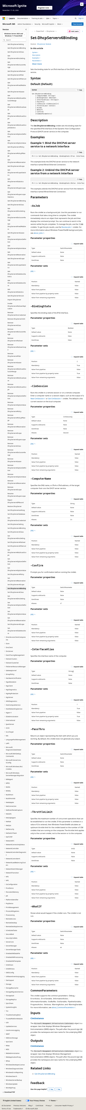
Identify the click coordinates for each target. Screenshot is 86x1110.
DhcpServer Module (44, 44)
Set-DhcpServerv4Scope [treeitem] (16, 585)
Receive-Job (66, 227)
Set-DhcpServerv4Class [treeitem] (16, 532)
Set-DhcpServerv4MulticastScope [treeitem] (17, 552)
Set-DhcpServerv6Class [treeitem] (16, 592)
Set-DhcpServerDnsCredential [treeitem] (17, 519)
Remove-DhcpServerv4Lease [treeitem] (14, 361)
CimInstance (37, 1018)
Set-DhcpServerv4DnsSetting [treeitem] (16, 537)
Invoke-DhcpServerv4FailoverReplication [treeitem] (17, 306)
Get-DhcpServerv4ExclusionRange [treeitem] (17, 64)
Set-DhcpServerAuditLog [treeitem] (16, 510)
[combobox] (14, 35)
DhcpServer (50, 31)
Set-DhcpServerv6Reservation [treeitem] (17, 619)
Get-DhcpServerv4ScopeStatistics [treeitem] (17, 172)
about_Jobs (38, 233)
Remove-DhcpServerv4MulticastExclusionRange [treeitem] (17, 368)
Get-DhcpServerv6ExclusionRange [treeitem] (17, 217)
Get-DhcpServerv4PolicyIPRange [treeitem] (16, 153)
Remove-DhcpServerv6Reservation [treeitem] (17, 482)
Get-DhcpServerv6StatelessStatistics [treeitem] (17, 274)
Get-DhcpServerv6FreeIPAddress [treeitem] (17, 226)
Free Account (77, 24)
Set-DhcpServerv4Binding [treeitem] (17, 528)
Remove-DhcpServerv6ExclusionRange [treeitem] (17, 452)
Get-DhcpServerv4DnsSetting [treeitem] (16, 57)
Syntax (34, 52)
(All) (32, 271)
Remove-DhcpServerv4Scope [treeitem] (15, 432)
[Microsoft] (4, 18)
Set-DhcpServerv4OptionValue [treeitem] (17, 569)
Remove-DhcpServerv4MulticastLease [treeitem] (17, 378)
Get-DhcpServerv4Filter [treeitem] (16, 75)
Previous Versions (20, 1106)
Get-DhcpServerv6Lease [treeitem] (16, 233)
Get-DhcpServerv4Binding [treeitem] (17, 48)
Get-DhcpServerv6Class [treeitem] (16, 205)
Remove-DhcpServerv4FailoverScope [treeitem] (17, 347)
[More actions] (82, 31)
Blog (30, 1106)
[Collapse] (26, 29)
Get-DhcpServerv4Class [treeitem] (16, 52)
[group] (57, 156)
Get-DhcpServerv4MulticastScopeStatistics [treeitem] (17, 125)
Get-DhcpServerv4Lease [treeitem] (16, 92)
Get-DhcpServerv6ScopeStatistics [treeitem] (17, 265)
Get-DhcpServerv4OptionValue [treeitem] (17, 141)
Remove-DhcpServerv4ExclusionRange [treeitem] (17, 331)
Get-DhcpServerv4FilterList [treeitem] (17, 79)
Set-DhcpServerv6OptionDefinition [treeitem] (17, 605)
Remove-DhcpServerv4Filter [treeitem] (14, 355)
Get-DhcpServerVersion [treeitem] (16, 296)
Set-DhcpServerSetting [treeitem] (15, 524)
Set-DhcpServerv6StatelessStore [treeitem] (17, 630)
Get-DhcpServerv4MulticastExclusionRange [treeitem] (17, 98)
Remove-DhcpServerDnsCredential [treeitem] (17, 313)
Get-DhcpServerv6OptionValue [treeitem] (17, 247)
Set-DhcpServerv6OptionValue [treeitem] (17, 612)
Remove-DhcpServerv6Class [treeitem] (14, 444)
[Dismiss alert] (81, 4)
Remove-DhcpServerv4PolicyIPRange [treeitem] (16, 417)
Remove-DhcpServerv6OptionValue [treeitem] (17, 475)
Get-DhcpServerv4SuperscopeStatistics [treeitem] (17, 194)
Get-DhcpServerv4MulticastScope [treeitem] (17, 116)
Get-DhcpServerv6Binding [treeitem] (17, 201)
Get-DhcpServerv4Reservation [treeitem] (17, 161)
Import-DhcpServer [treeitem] (14, 300)
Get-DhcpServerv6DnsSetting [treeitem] (16, 209)
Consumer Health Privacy (63, 1106)
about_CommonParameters (63, 1007)
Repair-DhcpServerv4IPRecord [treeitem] (16, 501)
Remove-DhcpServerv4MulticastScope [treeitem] (17, 386)
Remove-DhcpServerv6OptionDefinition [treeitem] (17, 467)
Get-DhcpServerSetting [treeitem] (16, 44)
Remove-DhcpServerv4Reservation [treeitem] (17, 425)
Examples (35, 58)
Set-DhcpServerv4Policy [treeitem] (16, 574)
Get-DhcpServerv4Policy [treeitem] (16, 147)
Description (36, 55)
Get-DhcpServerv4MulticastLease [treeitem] (17, 107)
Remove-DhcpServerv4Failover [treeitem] (15, 339)
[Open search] (76, 18)
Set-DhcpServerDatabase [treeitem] (16, 514)
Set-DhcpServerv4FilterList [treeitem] (17, 546)
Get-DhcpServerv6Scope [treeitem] (16, 259)
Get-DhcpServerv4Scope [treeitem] (16, 166)
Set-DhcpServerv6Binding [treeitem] (17, 588)
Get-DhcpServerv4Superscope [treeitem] (17, 186)
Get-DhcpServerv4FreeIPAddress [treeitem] (17, 85)
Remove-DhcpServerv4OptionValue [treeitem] (17, 403)
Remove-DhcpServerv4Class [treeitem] (14, 324)
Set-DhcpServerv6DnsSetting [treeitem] (16, 597)
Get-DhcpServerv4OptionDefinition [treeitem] (17, 134)
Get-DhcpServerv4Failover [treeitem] (17, 71)
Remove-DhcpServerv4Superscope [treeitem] (17, 438)
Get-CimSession (54, 398)
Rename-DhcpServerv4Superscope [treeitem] (17, 495)
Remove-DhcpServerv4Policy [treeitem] (14, 410)
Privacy (48, 1106)
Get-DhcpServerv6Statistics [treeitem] (16, 290)
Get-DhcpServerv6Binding (45, 1074)
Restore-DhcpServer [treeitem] (15, 506)
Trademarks (17, 1109)
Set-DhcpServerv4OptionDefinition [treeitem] (17, 561)
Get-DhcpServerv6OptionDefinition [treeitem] (17, 239)
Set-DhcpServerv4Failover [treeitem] (16, 542)
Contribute (39, 1106)
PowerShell (40, 31)
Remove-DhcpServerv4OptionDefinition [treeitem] (17, 396)
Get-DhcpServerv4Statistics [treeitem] (16, 180)
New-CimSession (37, 398)
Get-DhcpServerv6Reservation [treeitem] (17, 253)
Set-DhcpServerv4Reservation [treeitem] (17, 579)
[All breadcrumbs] (32, 31)
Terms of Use (6, 1109)
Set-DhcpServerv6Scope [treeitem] (16, 624)
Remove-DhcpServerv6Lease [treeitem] (14, 460)
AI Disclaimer (6, 1106)
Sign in (81, 18)
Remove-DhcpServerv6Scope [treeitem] (15, 488)
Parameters (36, 61)
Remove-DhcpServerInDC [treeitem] (16, 319)
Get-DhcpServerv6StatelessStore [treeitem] (17, 283)
